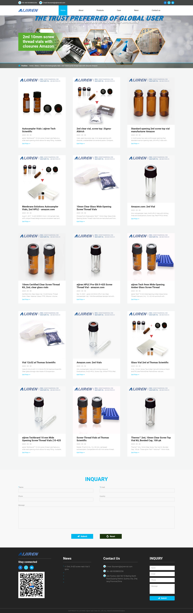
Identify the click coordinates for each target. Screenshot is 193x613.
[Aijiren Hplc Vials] (28, 10)
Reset (112, 536)
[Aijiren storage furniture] (20, 568)
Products (100, 10)
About (81, 10)
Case (119, 10)
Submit (84, 536)
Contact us (156, 10)
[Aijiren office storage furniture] (32, 568)
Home (63, 10)
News (136, 10)
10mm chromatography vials (50, 66)
